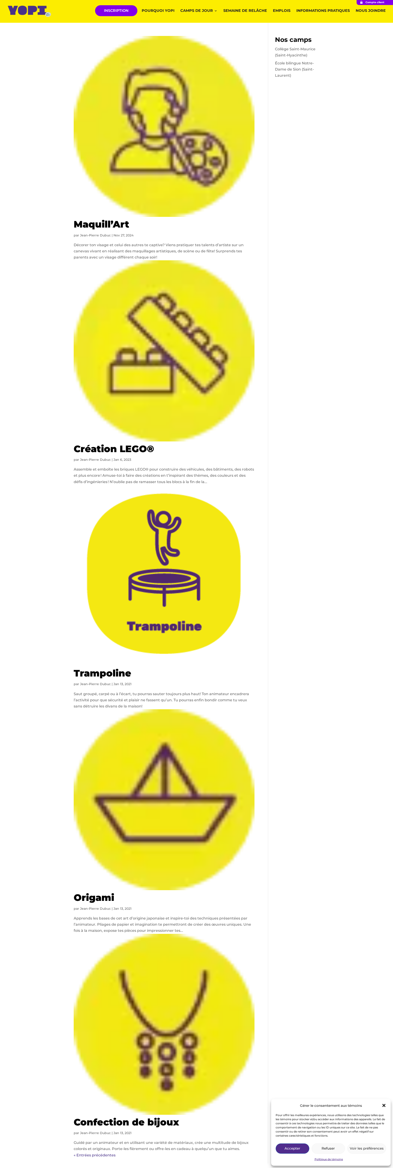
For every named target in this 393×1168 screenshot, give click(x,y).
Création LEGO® (114, 448)
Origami (94, 897)
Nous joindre (371, 11)
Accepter (292, 1148)
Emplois (281, 11)
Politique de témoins (329, 1159)
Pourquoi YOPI (158, 11)
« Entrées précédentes (95, 1155)
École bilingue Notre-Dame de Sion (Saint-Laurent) (294, 69)
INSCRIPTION (116, 10)
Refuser (328, 1148)
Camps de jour (196, 11)
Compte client (374, 2)
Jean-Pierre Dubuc (95, 235)
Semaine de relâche (245, 11)
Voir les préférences (367, 1148)
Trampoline (102, 673)
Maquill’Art (101, 224)
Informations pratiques (323, 11)
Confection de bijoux (126, 1122)
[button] (384, 1105)
